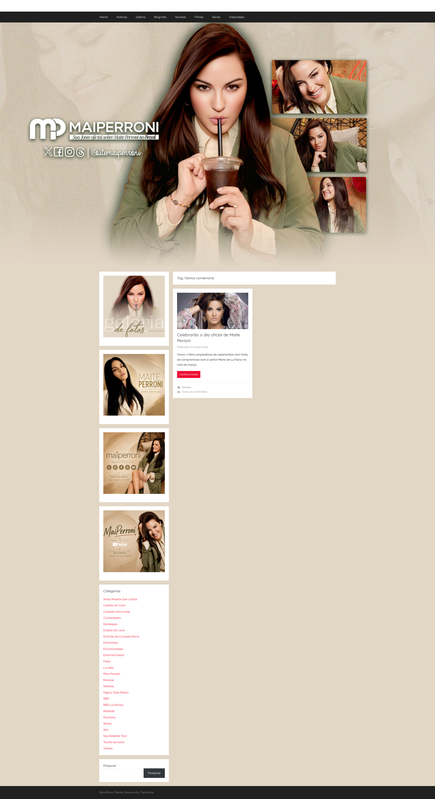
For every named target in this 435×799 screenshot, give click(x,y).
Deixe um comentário (194, 391)
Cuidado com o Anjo (116, 611)
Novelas (180, 17)
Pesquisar (109, 765)
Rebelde (109, 711)
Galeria (140, 17)
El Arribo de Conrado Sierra (121, 636)
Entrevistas (110, 642)
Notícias (121, 17)
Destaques (110, 624)
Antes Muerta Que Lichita (120, 599)
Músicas (108, 680)
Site (105, 729)
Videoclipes (236, 17)
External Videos (113, 655)
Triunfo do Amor (114, 742)
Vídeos (108, 748)
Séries (216, 17)
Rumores (109, 717)
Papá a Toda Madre (116, 692)
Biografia (160, 17)
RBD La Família (113, 705)
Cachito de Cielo (114, 605)
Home (104, 17)
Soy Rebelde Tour (115, 736)
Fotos (107, 661)
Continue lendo (189, 374)
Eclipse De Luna (114, 630)
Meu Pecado (111, 673)
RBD (106, 698)
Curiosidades (112, 617)
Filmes (199, 17)
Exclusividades (113, 649)
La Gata (108, 667)
